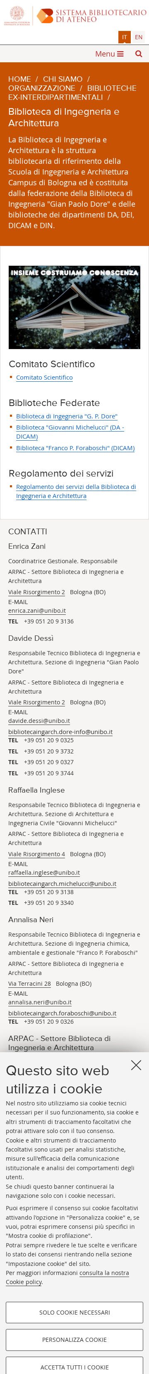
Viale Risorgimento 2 (36, 592)
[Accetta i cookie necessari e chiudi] (136, 1065)
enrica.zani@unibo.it (37, 610)
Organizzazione (41, 88)
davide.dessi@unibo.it (39, 721)
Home (19, 79)
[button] (138, 53)
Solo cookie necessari (74, 1312)
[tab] (124, 37)
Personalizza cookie (74, 1339)
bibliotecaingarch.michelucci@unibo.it (62, 883)
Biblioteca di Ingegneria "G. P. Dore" (67, 416)
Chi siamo (63, 79)
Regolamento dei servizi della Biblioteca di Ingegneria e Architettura (76, 491)
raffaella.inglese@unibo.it (44, 872)
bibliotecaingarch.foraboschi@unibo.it (62, 1013)
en (139, 37)
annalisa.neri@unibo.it (40, 1002)
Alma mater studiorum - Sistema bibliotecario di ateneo (74, 15)
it (124, 37)
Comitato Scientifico (44, 377)
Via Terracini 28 (29, 983)
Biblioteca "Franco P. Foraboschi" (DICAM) (75, 448)
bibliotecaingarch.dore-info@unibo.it (60, 731)
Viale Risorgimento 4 (36, 854)
